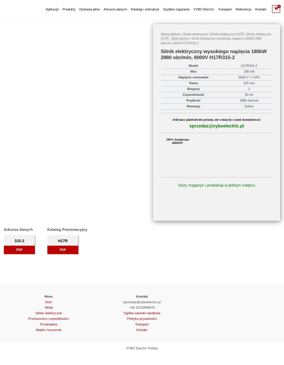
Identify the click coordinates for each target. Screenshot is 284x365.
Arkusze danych (115, 9)
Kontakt (260, 9)
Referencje (243, 9)
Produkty (69, 9)
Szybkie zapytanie (176, 9)
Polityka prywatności (142, 319)
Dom (48, 302)
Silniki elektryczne (195, 34)
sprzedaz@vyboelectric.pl (216, 125)
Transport (225, 9)
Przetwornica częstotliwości (48, 319)
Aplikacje (52, 9)
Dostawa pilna (89, 9)
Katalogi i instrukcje (145, 9)
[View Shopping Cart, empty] (276, 9)
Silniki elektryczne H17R (227, 34)
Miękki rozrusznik (48, 330)
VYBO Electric (203, 9)
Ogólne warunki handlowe (141, 313)
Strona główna (171, 34)
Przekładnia (48, 324)
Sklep (49, 307)
